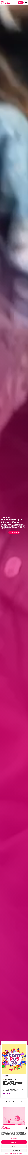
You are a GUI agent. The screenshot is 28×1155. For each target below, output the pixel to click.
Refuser (14, 1146)
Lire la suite (6, 1093)
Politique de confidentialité (17, 1153)
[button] (26, 1128)
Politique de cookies (8, 1153)
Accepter (14, 1142)
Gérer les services (14, 1138)
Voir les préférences (14, 1150)
